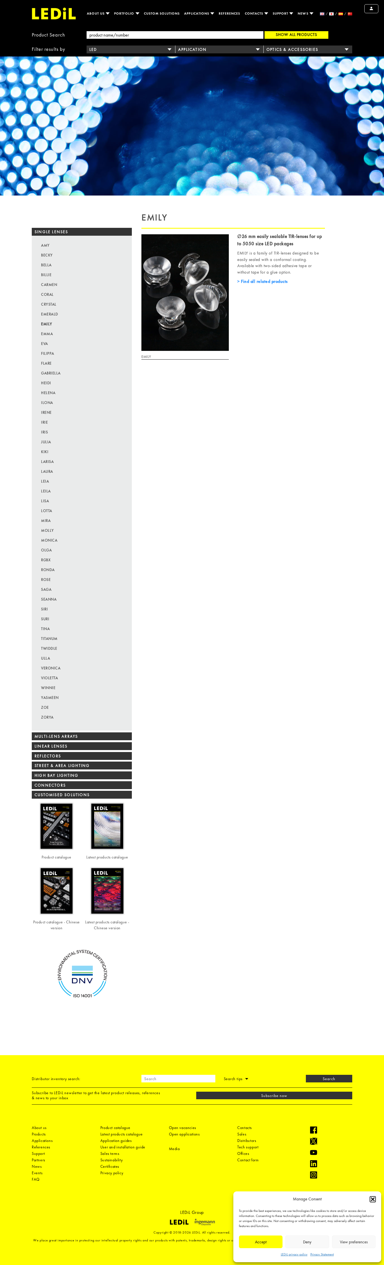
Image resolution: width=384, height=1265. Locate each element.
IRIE (44, 422)
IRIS (44, 432)
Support (281, 13)
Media (174, 1148)
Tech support (247, 1147)
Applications (197, 13)
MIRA (46, 520)
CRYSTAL (49, 304)
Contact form (248, 1159)
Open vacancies (182, 1127)
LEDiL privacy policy (294, 1254)
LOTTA (46, 510)
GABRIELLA (51, 373)
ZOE (45, 707)
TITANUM (49, 638)
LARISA (47, 461)
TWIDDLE (49, 648)
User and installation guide (122, 1147)
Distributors (246, 1140)
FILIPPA (47, 353)
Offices (243, 1153)
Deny (307, 1242)
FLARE (46, 363)
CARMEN (49, 284)
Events (37, 1172)
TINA (45, 628)
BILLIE (46, 274)
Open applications (184, 1134)
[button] (373, 1199)
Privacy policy (111, 1172)
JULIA (46, 441)
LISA (45, 500)
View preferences (354, 1242)
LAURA (47, 471)
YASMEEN (50, 697)
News (303, 13)
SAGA (46, 589)
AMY (45, 245)
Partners (38, 1159)
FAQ (36, 1179)
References (229, 13)
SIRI (44, 609)
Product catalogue (115, 1127)
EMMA (47, 333)
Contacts (254, 13)
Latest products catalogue (121, 1134)
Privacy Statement (322, 1254)
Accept (260, 1242)
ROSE (46, 579)
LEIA (45, 481)
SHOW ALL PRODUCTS (296, 34)
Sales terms (109, 1153)
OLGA (46, 550)
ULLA (45, 658)
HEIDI (46, 382)
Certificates (109, 1166)
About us (96, 13)
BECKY (47, 255)
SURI (45, 618)
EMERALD (49, 314)
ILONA (47, 402)
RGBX (46, 559)
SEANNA (49, 599)
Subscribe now (274, 1095)
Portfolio (124, 13)
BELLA (46, 264)
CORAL (47, 294)
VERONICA (50, 668)
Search (329, 1078)
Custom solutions (162, 13)
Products (39, 1134)
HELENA (48, 392)
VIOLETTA (49, 677)
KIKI (44, 451)
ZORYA (47, 717)
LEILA (46, 491)
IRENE (46, 412)
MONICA (49, 540)
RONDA (48, 569)
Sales (241, 1134)
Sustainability (111, 1159)
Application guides (116, 1140)
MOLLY (47, 530)
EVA (44, 343)
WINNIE (48, 687)
